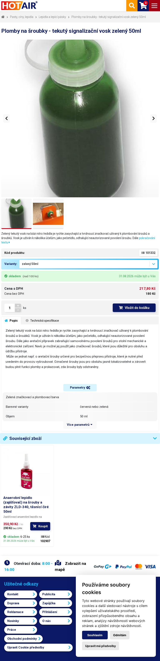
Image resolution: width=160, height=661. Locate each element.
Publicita (48, 594)
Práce (11, 630)
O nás (46, 621)
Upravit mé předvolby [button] (100, 646)
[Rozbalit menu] (154, 5)
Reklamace (15, 612)
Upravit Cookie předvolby (25, 647)
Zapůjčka (48, 603)
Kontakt (12, 594)
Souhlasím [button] (94, 635)
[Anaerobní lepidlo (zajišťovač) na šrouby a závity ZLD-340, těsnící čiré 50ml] (26, 471)
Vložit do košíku (137, 308)
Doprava (13, 603)
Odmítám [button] (119, 635)
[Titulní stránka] (20, 5)
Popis (13, 320)
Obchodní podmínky (22, 639)
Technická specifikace (44, 320)
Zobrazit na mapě (70, 566)
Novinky (13, 621)
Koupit (43, 526)
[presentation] (6, 118)
